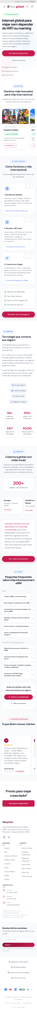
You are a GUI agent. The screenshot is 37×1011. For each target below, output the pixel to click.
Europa (6, 848)
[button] (4, 6)
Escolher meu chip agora (18, 314)
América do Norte (10, 856)
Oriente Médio (9, 872)
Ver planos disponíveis (18, 53)
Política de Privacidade (12, 1003)
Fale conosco (26, 868)
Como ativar (26, 864)
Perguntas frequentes (25, 859)
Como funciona (18, 60)
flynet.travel (19, 917)
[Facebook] (9, 837)
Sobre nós (25, 872)
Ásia (5, 852)
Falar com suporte (19, 703)
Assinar (7, 945)
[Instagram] (4, 837)
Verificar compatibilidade (20, 697)
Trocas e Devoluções (18, 1007)
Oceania (7, 864)
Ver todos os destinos (18, 559)
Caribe (6, 875)
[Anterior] (28, 732)
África (6, 868)
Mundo (6, 879)
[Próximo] (33, 732)
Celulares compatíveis (26, 853)
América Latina (9, 860)
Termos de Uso (27, 876)
